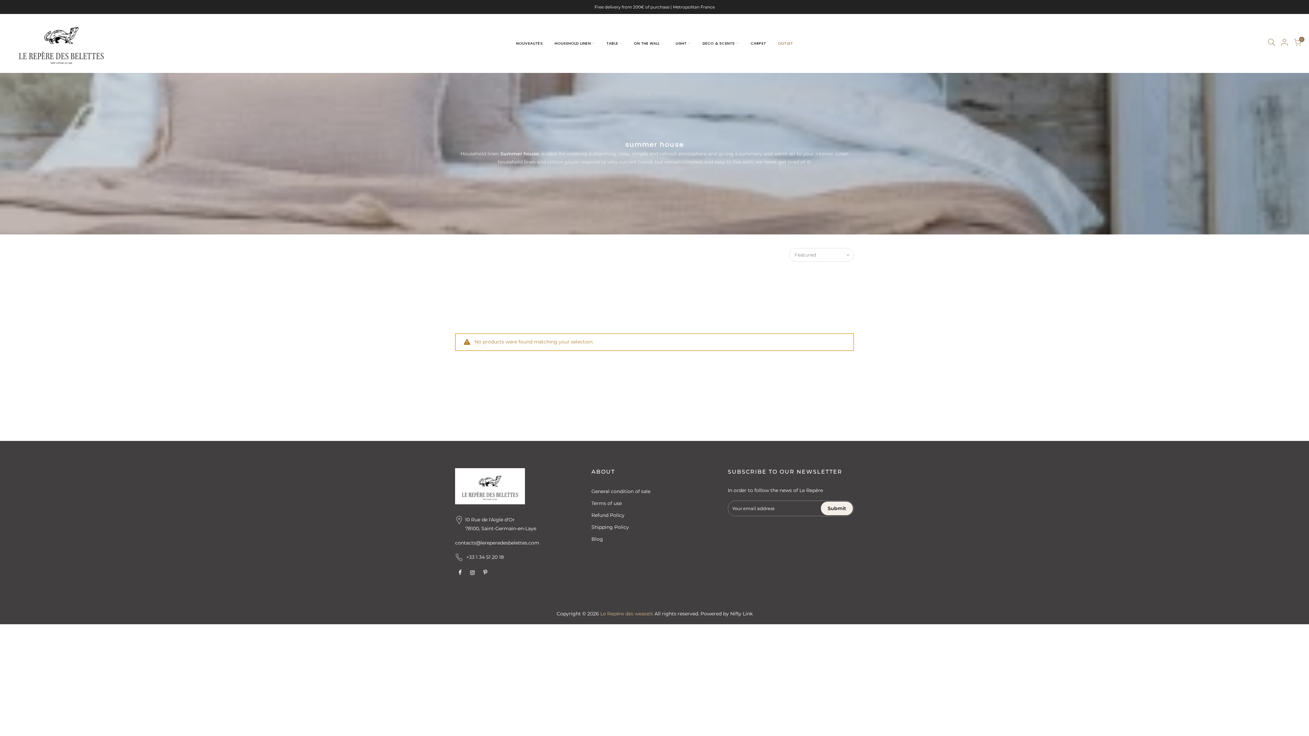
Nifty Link (741, 614)
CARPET (758, 43)
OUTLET (785, 43)
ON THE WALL (647, 43)
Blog (597, 539)
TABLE (612, 43)
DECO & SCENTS (719, 43)
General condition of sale (620, 491)
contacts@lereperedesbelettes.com (497, 543)
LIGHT (681, 43)
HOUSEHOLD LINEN (573, 43)
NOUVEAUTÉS (529, 43)
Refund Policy (608, 515)
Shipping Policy (610, 527)
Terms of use (606, 503)
